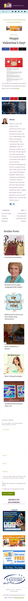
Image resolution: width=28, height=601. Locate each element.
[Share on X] (22, 49)
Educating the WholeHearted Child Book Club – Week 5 (21, 216)
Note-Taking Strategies (13, 376)
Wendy (12, 119)
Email (4, 463)
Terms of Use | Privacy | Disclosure (14, 590)
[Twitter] (21, 11)
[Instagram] (15, 11)
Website (5, 472)
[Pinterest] (18, 11)
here (17, 88)
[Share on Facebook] (6, 49)
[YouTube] (25, 11)
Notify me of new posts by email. (13, 489)
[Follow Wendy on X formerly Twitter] (13, 204)
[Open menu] (3, 11)
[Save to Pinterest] (14, 49)
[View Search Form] (6, 12)
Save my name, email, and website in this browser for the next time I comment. (15, 477)
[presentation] (14, 245)
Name (4, 455)
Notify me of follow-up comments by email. (13, 484)
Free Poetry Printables (13, 257)
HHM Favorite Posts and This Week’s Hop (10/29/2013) (14, 317)
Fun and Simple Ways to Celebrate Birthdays (7, 216)
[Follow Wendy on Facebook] (10, 204)
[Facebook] (12, 11)
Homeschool (14, 34)
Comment (6, 430)
